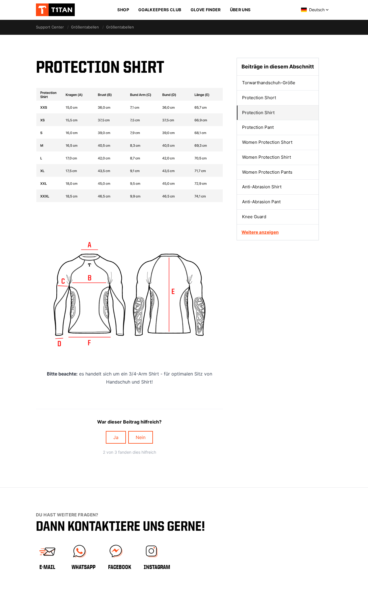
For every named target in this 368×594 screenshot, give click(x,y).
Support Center (50, 27)
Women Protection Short (267, 142)
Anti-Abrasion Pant (261, 201)
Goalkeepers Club (159, 9)
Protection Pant (258, 127)
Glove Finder (206, 9)
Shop (123, 9)
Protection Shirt (258, 112)
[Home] (59, 9)
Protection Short (259, 97)
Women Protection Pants (267, 172)
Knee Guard (254, 216)
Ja (115, 437)
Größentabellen (85, 27)
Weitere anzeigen (260, 232)
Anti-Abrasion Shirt (261, 186)
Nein (140, 437)
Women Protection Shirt (266, 157)
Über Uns (240, 9)
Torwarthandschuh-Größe (268, 82)
